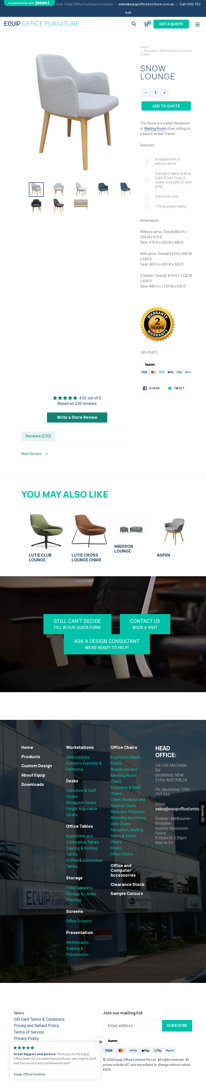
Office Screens (79, 921)
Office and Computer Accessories (123, 870)
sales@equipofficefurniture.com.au (146, 4)
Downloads (32, 784)
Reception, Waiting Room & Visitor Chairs (127, 835)
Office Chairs (124, 747)
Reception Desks (81, 802)
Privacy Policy (26, 1038)
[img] (77, 398)
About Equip (33, 775)
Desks (72, 781)
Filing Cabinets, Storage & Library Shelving (81, 893)
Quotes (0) (203, 813)
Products (30, 756)
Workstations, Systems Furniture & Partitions (84, 763)
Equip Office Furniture (129, 1060)
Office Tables (79, 826)
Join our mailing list (123, 1013)
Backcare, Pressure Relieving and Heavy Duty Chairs (128, 817)
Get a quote (171, 24)
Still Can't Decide (77, 624)
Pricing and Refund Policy (36, 1025)
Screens (74, 911)
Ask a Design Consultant (107, 644)
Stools (116, 848)
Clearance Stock (127, 884)
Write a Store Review (77, 417)
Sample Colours (127, 893)
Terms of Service (29, 1032)
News (19, 1013)
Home (144, 47)
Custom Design (36, 765)
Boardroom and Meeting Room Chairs (124, 775)
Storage (74, 878)
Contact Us (145, 624)
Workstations (80, 747)
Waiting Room (155, 128)
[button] (100, 1042)
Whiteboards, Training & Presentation (77, 948)
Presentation (79, 932)
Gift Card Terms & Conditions (39, 1019)
